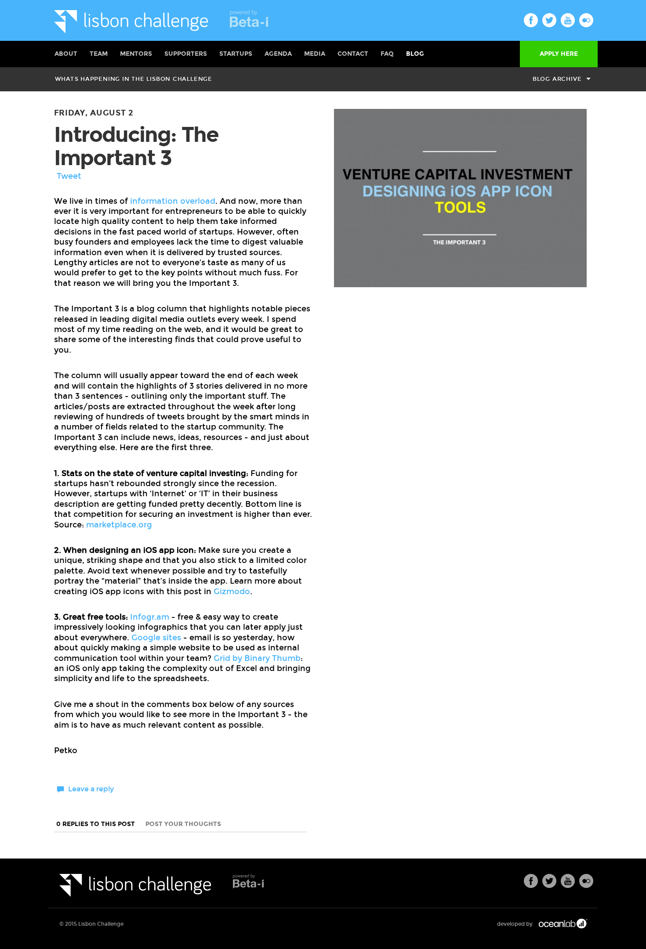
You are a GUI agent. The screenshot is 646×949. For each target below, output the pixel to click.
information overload (172, 201)
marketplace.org (119, 525)
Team (99, 54)
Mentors (136, 54)
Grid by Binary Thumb (257, 658)
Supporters (185, 54)
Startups (235, 54)
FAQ (387, 54)
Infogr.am (149, 617)
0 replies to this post (96, 824)
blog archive (557, 79)
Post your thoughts (183, 824)
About (65, 54)
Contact (353, 54)
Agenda (278, 54)
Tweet (69, 176)
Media (314, 54)
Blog (415, 54)
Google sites (156, 637)
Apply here (559, 54)
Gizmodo (232, 591)
